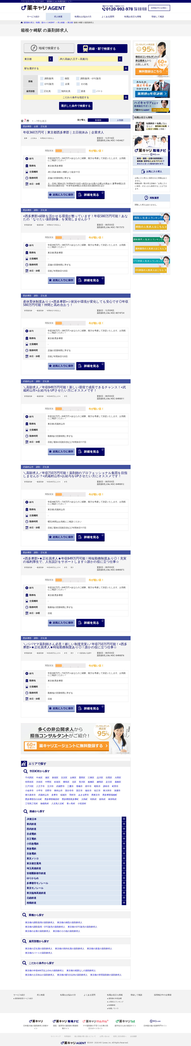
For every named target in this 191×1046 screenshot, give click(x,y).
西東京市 (95, 795)
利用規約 (67, 1036)
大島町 (84, 799)
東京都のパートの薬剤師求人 (38, 953)
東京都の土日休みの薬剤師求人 (39, 975)
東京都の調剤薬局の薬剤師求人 (39, 922)
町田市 (115, 786)
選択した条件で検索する (76, 105)
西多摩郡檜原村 (52, 799)
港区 (47, 777)
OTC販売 (49, 84)
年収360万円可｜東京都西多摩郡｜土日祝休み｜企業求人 (63, 132)
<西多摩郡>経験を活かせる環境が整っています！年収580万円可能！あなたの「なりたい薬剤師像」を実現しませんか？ (75, 217)
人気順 (120, 120)
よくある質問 (108, 16)
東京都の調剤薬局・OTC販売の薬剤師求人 (45, 927)
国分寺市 (69, 790)
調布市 (106, 786)
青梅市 (79, 786)
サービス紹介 (33, 16)
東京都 (70, 22)
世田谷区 (29, 782)
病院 (66, 78)
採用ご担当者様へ (120, 1036)
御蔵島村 (44, 803)
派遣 (83, 91)
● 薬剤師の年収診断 (114, 998)
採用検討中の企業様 (162, 995)
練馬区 (100, 782)
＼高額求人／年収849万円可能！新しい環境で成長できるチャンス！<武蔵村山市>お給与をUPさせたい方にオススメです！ (74, 388)
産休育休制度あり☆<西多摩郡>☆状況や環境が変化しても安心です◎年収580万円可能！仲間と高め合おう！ (75, 303)
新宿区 (55, 777)
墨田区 (82, 777)
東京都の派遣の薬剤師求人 (99, 949)
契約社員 (65, 91)
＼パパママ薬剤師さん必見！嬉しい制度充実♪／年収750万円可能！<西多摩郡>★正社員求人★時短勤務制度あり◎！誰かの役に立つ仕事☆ (75, 645)
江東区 (91, 777)
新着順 (98, 120)
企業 (67, 84)
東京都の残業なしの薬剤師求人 (81, 970)
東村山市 (58, 790)
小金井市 (29, 790)
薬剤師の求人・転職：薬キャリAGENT (39, 22)
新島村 (102, 799)
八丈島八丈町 (57, 803)
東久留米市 (30, 795)
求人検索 (58, 16)
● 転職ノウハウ (112, 1008)
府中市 (88, 786)
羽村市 (72, 795)
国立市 (79, 790)
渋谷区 (39, 782)
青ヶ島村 (71, 803)
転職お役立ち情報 (132, 16)
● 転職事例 (111, 1005)
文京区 (64, 777)
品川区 (100, 777)
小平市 (39, 790)
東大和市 (107, 790)
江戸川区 (29, 786)
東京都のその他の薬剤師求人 (66, 931)
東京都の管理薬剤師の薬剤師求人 (106, 975)
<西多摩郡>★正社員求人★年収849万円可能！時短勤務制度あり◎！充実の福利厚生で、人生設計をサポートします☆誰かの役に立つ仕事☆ (74, 560)
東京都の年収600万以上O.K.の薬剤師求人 (44, 970)
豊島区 (66, 782)
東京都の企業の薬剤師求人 (37, 931)
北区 (74, 782)
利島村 (93, 799)
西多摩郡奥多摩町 (70, 799)
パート (99, 91)
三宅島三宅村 (31, 803)
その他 (83, 84)
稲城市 (63, 795)
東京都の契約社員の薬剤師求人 (69, 949)
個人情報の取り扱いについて (85, 1036)
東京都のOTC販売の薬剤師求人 (82, 927)
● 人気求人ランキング (115, 1002)
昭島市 (97, 786)
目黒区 (109, 777)
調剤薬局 (48, 78)
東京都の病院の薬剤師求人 (69, 922)
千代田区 (29, 777)
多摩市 (54, 795)
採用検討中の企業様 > (159, 8)
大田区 (118, 777)
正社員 (47, 91)
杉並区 (57, 782)
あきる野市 (83, 795)
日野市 (48, 790)
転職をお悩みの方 (83, 16)
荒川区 (82, 782)
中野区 (48, 782)
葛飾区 (118, 782)
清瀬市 (117, 790)
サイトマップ (56, 1036)
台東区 (73, 777)
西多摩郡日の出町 (33, 799)
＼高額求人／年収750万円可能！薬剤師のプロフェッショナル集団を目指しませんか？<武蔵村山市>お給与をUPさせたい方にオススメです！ (75, 474)
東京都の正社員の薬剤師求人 (38, 949)
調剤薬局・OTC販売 (90, 78)
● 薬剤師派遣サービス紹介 (23, 998)
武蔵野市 (60, 786)
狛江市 (97, 790)
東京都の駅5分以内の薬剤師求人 (72, 975)
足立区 (109, 782)
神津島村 (112, 799)
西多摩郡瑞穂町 (110, 795)
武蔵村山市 (43, 795)
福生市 (88, 790)
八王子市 (40, 786)
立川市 (50, 786)
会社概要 (133, 1036)
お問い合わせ (105, 1036)
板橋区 (91, 782)
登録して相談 (157, 16)
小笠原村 (82, 803)
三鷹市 (70, 786)
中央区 (39, 777)
